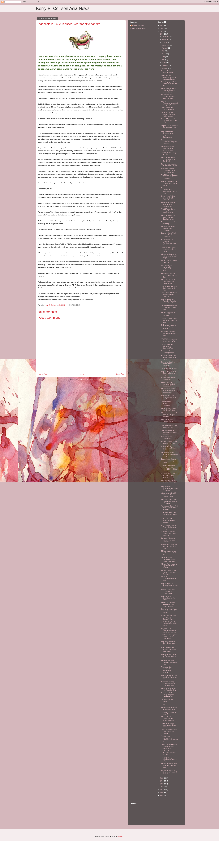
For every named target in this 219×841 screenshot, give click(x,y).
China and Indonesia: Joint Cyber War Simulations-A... (168, 217)
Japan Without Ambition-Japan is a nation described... (169, 294)
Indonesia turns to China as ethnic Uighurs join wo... (169, 677)
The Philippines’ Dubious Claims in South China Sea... (169, 176)
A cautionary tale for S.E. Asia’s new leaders (168, 475)
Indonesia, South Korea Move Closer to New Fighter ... (169, 610)
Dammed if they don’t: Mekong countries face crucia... (168, 540)
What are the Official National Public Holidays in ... (168, 228)
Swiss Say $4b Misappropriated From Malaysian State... (169, 77)
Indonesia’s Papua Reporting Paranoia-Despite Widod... (168, 301)
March (164, 62)
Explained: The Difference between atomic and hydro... (168, 630)
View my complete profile (138, 28)
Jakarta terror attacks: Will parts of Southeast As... (168, 346)
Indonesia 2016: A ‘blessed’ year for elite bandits (169, 585)
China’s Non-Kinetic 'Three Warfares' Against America (167, 718)
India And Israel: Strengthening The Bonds (168, 598)
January (165, 68)
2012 (162, 787)
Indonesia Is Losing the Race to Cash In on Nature (169, 546)
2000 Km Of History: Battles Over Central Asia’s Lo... (168, 533)
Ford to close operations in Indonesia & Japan (169, 165)
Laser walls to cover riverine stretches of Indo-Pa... (168, 397)
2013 (162, 784)
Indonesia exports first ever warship (168, 378)
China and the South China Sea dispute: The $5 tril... (168, 159)
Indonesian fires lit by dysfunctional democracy (168, 363)
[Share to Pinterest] (79, 305)
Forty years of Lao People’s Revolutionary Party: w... (168, 242)
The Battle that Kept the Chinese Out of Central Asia (169, 636)
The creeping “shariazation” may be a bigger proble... (169, 759)
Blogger (120, 836)
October (165, 42)
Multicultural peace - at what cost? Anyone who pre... (168, 326)
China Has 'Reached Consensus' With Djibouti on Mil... (168, 281)
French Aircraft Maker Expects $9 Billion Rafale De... (168, 198)
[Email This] (70, 305)
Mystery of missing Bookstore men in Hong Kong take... (168, 683)
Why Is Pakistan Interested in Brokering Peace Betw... (167, 268)
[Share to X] (75, 305)
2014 (162, 781)
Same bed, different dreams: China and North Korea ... (168, 114)
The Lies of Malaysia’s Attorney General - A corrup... (168, 249)
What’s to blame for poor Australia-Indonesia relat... (169, 578)
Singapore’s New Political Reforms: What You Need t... (168, 96)
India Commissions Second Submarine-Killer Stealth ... (168, 649)
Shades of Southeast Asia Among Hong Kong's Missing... (168, 604)
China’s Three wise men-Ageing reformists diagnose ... (169, 565)
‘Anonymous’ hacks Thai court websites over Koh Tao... (169, 507)
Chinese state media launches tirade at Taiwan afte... (168, 390)
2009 (162, 795)
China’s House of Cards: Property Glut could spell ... (169, 765)
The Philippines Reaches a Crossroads (166, 403)
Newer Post (42, 374)
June (164, 54)
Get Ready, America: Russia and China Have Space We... (168, 170)
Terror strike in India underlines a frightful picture (168, 725)
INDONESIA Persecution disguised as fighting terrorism (169, 103)
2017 (162, 31)
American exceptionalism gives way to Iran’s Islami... (169, 339)
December (165, 36)
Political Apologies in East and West (168, 72)
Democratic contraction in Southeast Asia (169, 708)
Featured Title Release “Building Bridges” (168, 352)
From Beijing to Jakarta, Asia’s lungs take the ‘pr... (169, 83)
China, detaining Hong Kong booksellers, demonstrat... (168, 90)
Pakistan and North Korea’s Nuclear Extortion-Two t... (167, 421)
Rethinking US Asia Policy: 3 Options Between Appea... (168, 694)
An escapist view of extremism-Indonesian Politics (169, 454)
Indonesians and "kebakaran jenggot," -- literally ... (169, 141)
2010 (162, 792)
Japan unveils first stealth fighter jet (167, 108)
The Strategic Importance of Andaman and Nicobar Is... (169, 738)
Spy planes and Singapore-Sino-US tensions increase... (168, 559)
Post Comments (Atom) (85, 380)
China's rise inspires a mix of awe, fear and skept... (168, 256)
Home (81, 374)
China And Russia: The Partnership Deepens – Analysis (169, 501)
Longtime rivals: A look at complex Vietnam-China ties (169, 234)
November (165, 39)
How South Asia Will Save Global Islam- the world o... (168, 643)
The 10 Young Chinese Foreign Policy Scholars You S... (168, 210)
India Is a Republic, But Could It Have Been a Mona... (169, 183)
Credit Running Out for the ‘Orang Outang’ (168, 409)
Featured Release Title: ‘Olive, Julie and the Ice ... (169, 357)
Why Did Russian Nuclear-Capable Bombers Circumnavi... (167, 134)
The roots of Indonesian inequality (169, 713)
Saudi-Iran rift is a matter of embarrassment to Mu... (168, 702)
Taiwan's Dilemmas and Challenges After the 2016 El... (169, 307)
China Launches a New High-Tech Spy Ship (168, 689)
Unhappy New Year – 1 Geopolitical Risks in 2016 (169, 662)
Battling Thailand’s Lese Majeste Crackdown (169, 442)
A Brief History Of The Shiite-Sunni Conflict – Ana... (168, 623)
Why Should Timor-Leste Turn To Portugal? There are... (169, 414)
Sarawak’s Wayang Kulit (169, 368)
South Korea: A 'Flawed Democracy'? (169, 261)
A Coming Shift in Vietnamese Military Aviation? (168, 448)
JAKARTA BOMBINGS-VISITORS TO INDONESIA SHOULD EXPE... (169, 468)
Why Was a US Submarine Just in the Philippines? (169, 488)
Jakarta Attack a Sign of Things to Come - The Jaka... (169, 320)
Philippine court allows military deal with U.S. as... (169, 552)
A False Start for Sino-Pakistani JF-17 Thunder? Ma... (168, 617)
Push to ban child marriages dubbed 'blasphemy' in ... (168, 384)
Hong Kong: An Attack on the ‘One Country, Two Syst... (169, 572)
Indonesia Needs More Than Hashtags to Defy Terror (168, 373)
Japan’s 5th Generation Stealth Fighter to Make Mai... (169, 746)
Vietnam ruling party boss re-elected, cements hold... (168, 148)
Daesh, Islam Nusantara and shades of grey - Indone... (169, 460)
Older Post (120, 374)
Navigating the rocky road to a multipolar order (168, 333)
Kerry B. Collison (138, 25)
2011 (162, 789)
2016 (162, 34)
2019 (162, 25)
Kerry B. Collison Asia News (63, 8)
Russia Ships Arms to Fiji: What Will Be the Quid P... (169, 120)
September (165, 45)
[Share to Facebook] (77, 305)
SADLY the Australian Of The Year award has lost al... (169, 127)
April (163, 60)
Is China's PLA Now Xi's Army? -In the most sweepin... (169, 527)
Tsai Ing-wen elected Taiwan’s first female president (169, 432)
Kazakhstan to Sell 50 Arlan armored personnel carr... (168, 204)
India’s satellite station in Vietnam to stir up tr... (168, 656)
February (165, 65)
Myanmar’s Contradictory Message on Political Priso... (169, 190)
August (164, 48)
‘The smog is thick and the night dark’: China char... (169, 514)
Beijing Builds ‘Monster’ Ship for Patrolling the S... (169, 482)
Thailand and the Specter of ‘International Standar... (166, 669)
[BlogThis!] (73, 305)
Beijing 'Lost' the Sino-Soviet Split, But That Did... (169, 275)
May (163, 57)
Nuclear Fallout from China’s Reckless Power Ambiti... (168, 591)
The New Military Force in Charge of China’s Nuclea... (169, 752)
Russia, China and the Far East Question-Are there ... (168, 314)
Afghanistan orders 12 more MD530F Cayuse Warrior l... (168, 495)
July (163, 51)
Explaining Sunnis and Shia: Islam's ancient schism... (169, 772)
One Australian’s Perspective (166, 437)
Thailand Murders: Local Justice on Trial (169, 426)
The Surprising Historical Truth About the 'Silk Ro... (169, 288)
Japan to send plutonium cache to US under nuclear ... (169, 731)
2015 (162, 778)
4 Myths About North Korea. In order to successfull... (168, 520)
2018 (162, 28)
